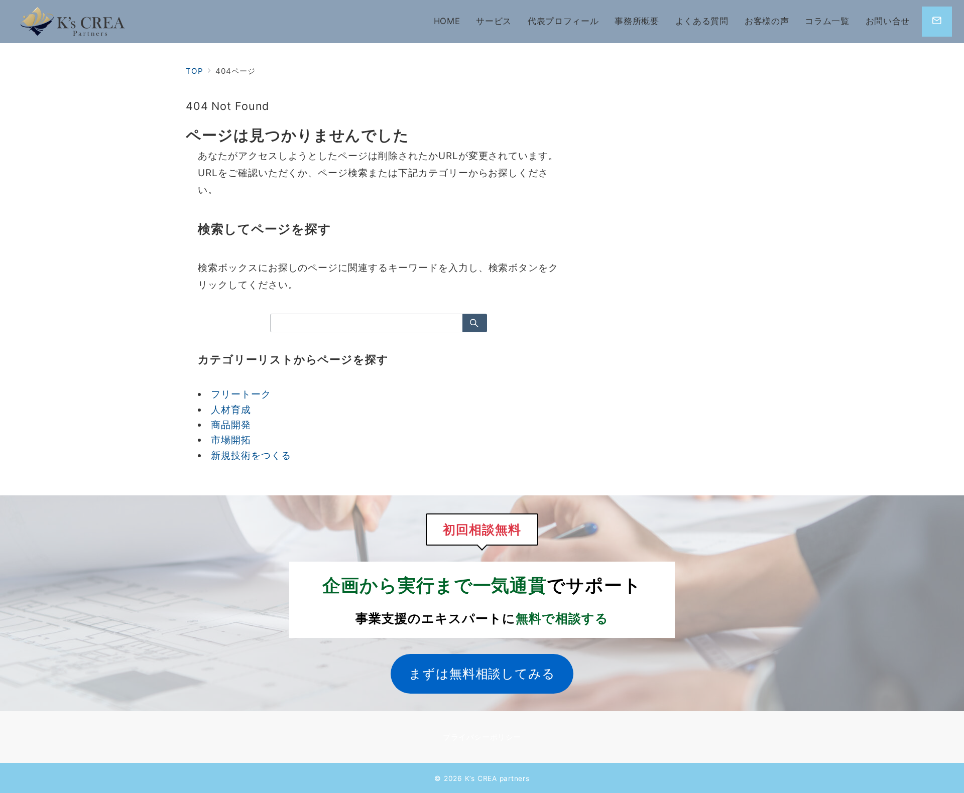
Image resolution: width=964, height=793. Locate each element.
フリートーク (241, 394)
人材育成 (231, 410)
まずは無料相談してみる (482, 673)
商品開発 (231, 425)
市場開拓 (231, 440)
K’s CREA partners (497, 778)
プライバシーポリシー (482, 737)
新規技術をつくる (251, 455)
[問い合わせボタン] (937, 22)
